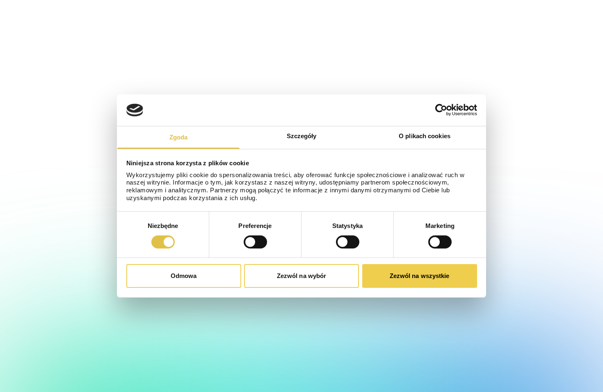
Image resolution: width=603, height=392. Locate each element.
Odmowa (184, 275)
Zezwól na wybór (302, 275)
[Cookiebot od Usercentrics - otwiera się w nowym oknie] (441, 110)
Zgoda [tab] (178, 137)
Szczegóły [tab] (302, 135)
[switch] (255, 241)
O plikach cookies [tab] (424, 135)
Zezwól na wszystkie (420, 275)
